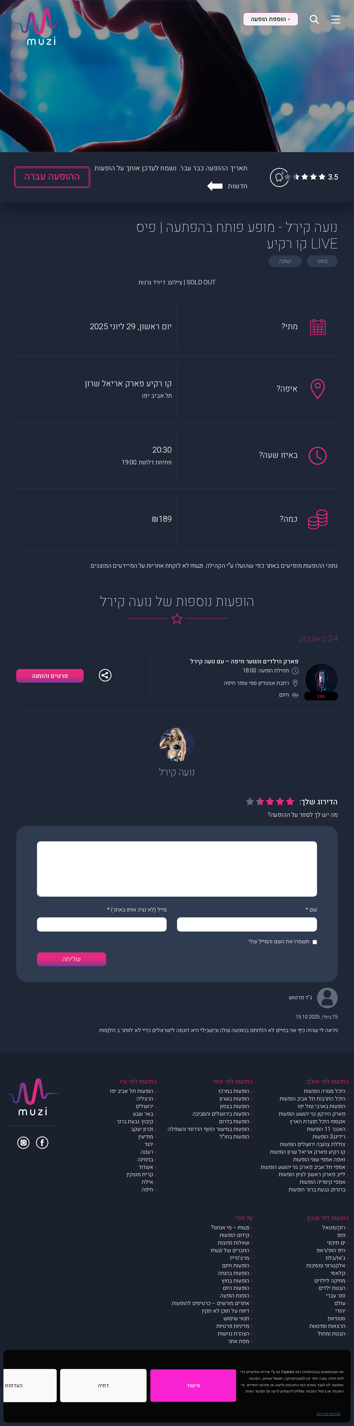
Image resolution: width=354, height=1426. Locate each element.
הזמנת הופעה (234, 1296)
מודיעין (145, 1137)
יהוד (149, 1144)
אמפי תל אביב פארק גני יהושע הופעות (303, 1167)
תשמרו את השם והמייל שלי (279, 941)
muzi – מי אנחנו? (230, 1228)
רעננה (147, 1152)
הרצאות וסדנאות (327, 1326)
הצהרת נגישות (233, 1334)
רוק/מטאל (333, 1228)
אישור (193, 1385)
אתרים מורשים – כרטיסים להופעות (210, 1303)
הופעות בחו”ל (234, 1137)
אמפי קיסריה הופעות (322, 1182)
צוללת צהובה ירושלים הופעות (312, 1144)
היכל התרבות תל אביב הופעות (312, 1099)
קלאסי (338, 1273)
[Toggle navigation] (331, 19)
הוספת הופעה (270, 19)
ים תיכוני (336, 1243)
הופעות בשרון (234, 1099)
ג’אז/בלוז (335, 1258)
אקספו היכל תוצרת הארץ (317, 1121)
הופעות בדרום (234, 1121)
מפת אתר (238, 1341)
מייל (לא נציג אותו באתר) (139, 910)
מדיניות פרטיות (328, 1414)
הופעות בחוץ (235, 1281)
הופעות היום (236, 1288)
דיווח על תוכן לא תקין (225, 1311)
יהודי (340, 1311)
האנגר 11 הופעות (326, 1129)
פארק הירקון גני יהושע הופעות (312, 1114)
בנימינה (145, 1159)
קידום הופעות (234, 1235)
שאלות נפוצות (233, 1243)
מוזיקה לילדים (329, 1281)
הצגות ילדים (331, 1288)
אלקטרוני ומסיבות (325, 1266)
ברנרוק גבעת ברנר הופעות (317, 1190)
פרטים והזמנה (50, 676)
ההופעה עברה (52, 177)
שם (313, 910)
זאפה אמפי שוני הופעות (319, 1159)
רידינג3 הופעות (329, 1137)
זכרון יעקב (142, 1129)
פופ (341, 1235)
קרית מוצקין (140, 1174)
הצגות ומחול (331, 1334)
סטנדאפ (336, 1318)
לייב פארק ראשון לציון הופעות (312, 1174)
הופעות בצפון (234, 1106)
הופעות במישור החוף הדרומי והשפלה (208, 1129)
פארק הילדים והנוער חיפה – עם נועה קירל (244, 661)
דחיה (103, 1385)
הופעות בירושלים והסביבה (221, 1114)
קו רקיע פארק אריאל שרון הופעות (307, 1152)
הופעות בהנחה (233, 1273)
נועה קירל (177, 772)
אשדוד (146, 1167)
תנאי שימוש (236, 1318)
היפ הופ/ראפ (330, 1250)
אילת (147, 1182)
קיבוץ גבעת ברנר (135, 1121)
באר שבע (143, 1114)
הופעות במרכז (233, 1091)
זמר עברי (335, 1296)
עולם (339, 1303)
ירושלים (144, 1106)
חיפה (147, 1190)
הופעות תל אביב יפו (131, 1091)
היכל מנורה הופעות (324, 1091)
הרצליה (145, 1099)
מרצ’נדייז (239, 1258)
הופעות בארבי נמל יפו (321, 1106)
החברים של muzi (230, 1250)
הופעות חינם (235, 1266)
